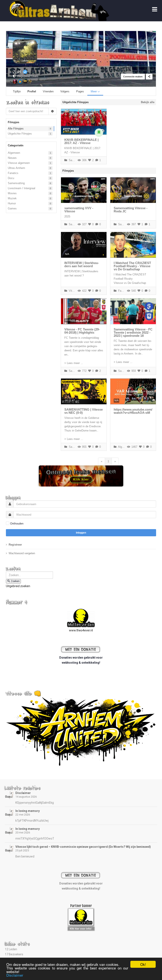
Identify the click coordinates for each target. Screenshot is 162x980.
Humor (12, 203)
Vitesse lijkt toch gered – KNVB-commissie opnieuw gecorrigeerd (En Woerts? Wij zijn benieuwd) (83, 846)
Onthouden (16, 523)
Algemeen (14, 152)
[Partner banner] (81, 928)
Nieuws (12, 157)
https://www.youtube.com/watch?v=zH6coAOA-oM (133, 411)
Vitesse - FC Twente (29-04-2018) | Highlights (82, 331)
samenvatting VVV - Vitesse (78, 209)
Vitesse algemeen (19, 162)
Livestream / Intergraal (21, 188)
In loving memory (27, 811)
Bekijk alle (147, 102)
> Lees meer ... (73, 363)
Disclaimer (23, 793)
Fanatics (13, 173)
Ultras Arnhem (16, 168)
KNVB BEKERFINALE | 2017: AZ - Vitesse (81, 141)
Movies (12, 193)
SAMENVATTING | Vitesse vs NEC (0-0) (83, 411)
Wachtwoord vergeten (22, 553)
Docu (11, 178)
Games (12, 208)
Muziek (12, 198)
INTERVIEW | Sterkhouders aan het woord (81, 264)
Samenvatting (16, 183)
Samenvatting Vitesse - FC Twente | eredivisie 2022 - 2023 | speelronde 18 (133, 332)
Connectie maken (133, 76)
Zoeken (15, 581)
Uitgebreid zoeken (18, 586)
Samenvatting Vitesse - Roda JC (130, 209)
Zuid (17, 72)
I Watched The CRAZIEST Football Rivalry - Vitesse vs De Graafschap (132, 266)
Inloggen (81, 532)
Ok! (143, 964)
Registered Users (27, 76)
